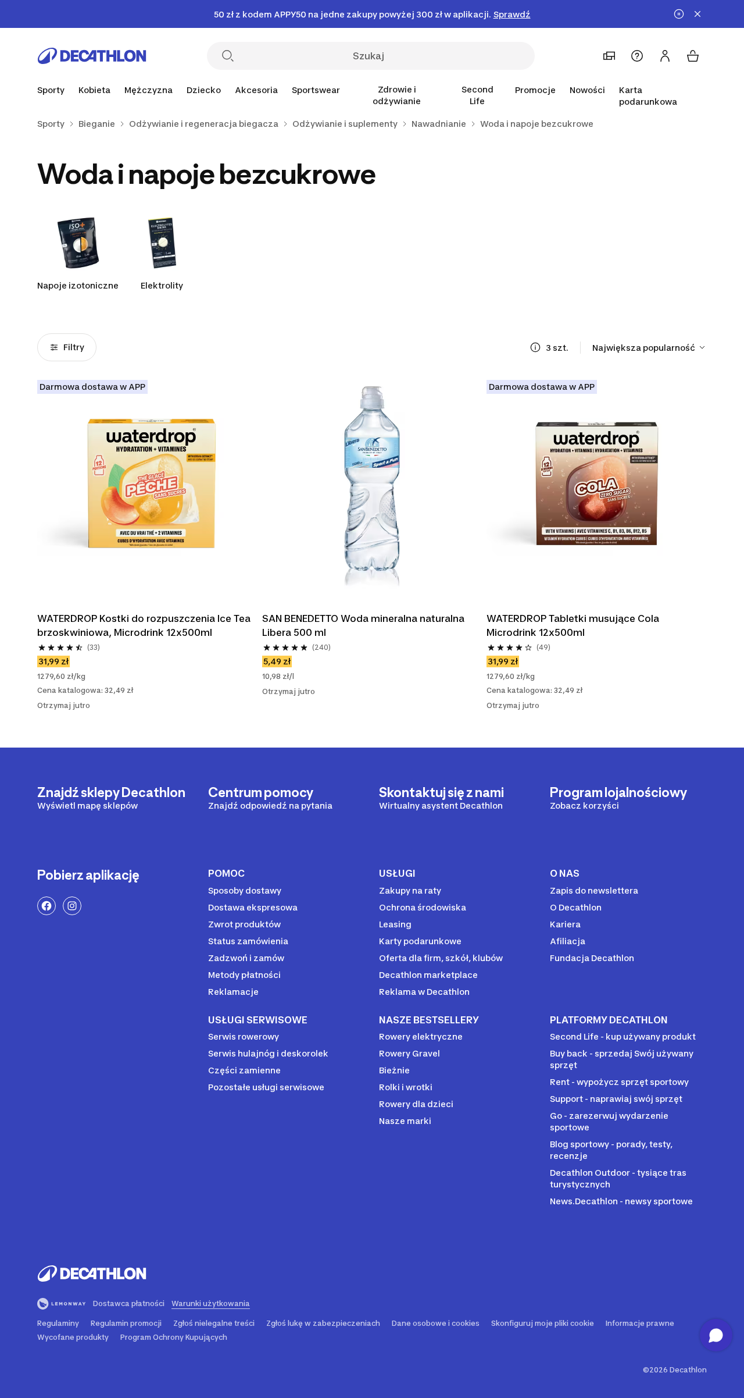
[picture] (147, 490)
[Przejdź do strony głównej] (91, 56)
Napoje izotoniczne (78, 285)
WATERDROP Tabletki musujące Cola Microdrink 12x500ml (573, 625)
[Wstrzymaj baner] (679, 14)
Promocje (535, 90)
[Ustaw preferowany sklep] (609, 56)
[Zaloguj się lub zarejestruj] (665, 56)
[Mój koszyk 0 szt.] (693, 56)
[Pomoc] (637, 56)
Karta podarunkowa (648, 95)
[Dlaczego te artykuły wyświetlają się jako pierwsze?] (535, 347)
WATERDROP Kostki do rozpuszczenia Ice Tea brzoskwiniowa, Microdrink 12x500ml (144, 625)
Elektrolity (162, 285)
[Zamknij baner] (697, 14)
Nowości (587, 90)
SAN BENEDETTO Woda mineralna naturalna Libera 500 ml (363, 625)
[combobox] (649, 347)
